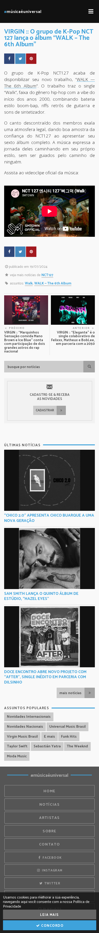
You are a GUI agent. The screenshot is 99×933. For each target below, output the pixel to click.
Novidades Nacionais (25, 727)
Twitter (51, 883)
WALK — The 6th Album (52, 283)
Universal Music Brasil (67, 727)
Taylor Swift (17, 746)
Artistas (49, 818)
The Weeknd (77, 746)
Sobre (49, 831)
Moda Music (17, 756)
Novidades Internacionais (29, 717)
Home (49, 791)
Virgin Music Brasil (22, 736)
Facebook (52, 857)
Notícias (49, 805)
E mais (49, 736)
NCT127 (47, 275)
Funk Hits (69, 736)
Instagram (52, 870)
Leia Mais (49, 915)
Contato (49, 844)
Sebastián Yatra (47, 746)
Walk (29, 283)
